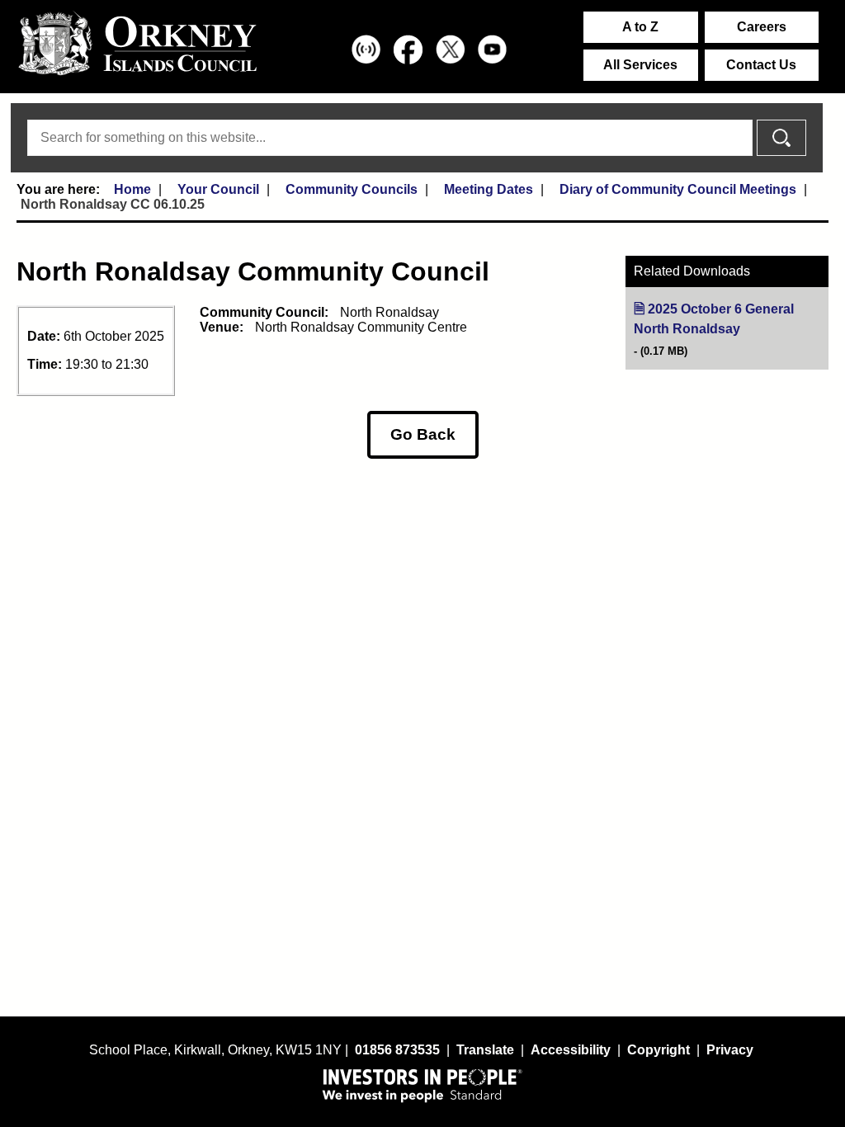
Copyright (658, 1050)
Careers (761, 27)
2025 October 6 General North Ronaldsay (731, 319)
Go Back (423, 434)
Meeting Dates (488, 189)
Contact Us (761, 65)
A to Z (640, 27)
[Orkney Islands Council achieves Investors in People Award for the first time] (422, 1085)
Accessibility (571, 1050)
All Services (640, 65)
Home (132, 189)
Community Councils (352, 189)
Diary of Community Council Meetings (677, 189)
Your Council (218, 189)
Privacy (729, 1050)
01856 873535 (397, 1050)
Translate (485, 1050)
